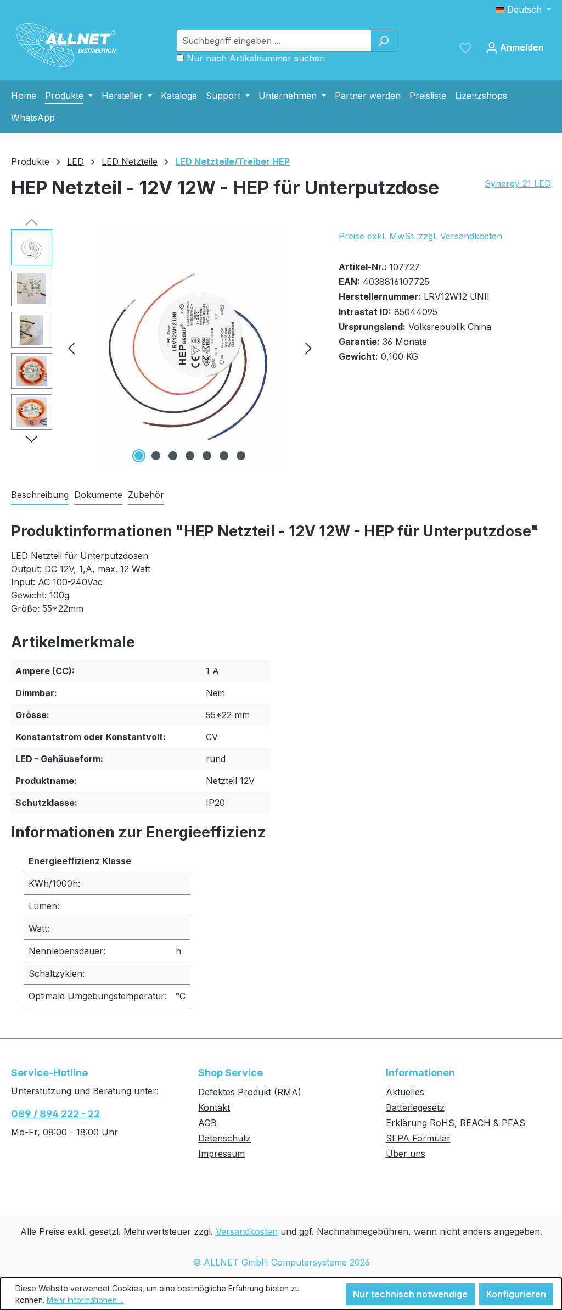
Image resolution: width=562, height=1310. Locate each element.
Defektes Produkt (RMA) (249, 1092)
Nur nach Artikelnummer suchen (256, 58)
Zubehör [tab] (146, 494)
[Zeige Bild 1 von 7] (138, 455)
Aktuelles (405, 1092)
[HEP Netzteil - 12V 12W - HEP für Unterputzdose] (189, 347)
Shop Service (230, 1072)
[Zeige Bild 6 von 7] (224, 455)
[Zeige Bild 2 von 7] (155, 455)
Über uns (405, 1153)
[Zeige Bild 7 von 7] (241, 455)
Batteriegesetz (415, 1107)
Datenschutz (224, 1138)
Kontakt (214, 1107)
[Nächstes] (308, 348)
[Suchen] (383, 41)
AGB (207, 1122)
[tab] (40, 495)
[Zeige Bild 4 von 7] (190, 455)
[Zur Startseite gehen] (66, 45)
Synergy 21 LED (518, 183)
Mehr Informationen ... (85, 1300)
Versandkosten (247, 1231)
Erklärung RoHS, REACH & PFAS (455, 1122)
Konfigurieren (516, 1294)
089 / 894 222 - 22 (55, 1113)
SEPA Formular (418, 1138)
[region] (164, 347)
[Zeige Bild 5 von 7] (207, 455)
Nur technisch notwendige (410, 1294)
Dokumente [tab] (98, 494)
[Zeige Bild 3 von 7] (172, 455)
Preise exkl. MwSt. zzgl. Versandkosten (420, 236)
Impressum (221, 1153)
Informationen (420, 1072)
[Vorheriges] (71, 348)
